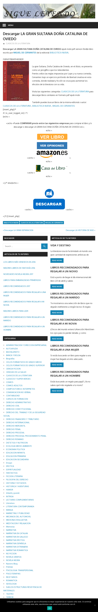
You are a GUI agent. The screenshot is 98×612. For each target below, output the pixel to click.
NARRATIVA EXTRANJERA (17, 547)
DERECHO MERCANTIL (15, 426)
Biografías (10, 358)
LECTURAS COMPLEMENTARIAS (20, 500)
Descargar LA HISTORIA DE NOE (80, 230)
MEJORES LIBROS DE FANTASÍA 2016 (19, 268)
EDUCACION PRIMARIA (16, 456)
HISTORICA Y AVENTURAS (17, 486)
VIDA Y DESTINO (60, 245)
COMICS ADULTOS (14, 385)
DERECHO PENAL (13, 429)
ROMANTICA (11, 580)
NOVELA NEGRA (13, 560)
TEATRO (10, 594)
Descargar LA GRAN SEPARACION (18, 230)
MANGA (9, 510)
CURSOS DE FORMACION (17, 399)
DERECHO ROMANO (15, 439)
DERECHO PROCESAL (15, 432)
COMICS (9, 382)
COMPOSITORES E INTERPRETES (20, 389)
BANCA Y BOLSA (13, 355)
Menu (10, 25)
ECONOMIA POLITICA (15, 449)
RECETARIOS (11, 577)
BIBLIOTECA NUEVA (59, 52)
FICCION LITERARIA (14, 476)
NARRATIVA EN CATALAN (17, 533)
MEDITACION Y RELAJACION (18, 523)
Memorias (10, 526)
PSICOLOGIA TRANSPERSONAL (19, 570)
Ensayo (9, 463)
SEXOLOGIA (11, 584)
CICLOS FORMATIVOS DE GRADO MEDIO (24, 362)
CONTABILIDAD (13, 395)
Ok (49, 608)
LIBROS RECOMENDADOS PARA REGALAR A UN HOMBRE (24, 328)
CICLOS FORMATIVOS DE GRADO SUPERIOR (25, 365)
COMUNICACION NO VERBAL (18, 392)
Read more (57, 260)
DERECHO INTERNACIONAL (18, 422)
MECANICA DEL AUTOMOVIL (18, 516)
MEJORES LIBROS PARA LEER (15, 311)
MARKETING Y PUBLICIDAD (18, 513)
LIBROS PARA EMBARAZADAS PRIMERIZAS (22, 280)
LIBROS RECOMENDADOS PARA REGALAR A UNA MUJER (24, 294)
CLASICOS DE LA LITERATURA (18, 43)
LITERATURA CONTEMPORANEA (20, 506)
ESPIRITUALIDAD (13, 469)
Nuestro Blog (11, 563)
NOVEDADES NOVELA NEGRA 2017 (18, 274)
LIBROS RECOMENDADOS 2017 (16, 286)
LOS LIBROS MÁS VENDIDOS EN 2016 (19, 262)
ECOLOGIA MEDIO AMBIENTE (19, 446)
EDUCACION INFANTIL (15, 452)
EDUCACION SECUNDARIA (17, 459)
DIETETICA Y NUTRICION (17, 442)
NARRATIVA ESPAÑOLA (16, 543)
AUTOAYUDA (12, 348)
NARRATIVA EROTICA (15, 540)
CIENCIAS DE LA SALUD (16, 372)
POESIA (9, 567)
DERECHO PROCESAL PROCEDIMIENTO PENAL (26, 436)
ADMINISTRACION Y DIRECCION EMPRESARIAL (26, 345)
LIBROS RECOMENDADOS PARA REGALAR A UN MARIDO (24, 319)
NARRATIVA (11, 530)
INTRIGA (10, 496)
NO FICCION (11, 553)
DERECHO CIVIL (12, 406)
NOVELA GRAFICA (13, 557)
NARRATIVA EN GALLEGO (17, 537)
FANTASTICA (11, 473)
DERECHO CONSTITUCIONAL (18, 409)
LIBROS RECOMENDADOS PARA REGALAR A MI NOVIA (23, 303)
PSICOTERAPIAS (13, 573)
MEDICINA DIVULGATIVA (16, 520)
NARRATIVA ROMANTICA (17, 550)
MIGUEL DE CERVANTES (24, 52)
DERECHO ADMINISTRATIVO (18, 402)
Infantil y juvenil (12, 493)
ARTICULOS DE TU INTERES (64, 238)
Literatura (10, 503)
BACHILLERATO (12, 352)
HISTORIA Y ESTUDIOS (16, 483)
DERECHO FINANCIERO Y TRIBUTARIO (22, 419)
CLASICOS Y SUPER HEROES (18, 379)
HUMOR (9, 489)
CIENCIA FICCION (13, 369)
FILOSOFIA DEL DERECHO (17, 479)
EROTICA (10, 466)
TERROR (9, 597)
